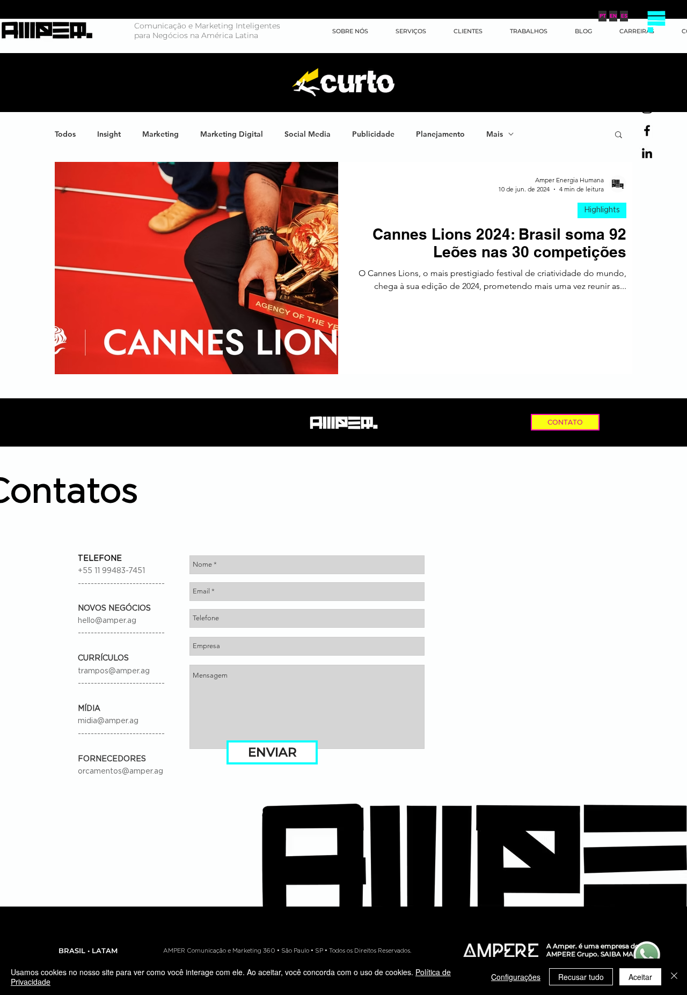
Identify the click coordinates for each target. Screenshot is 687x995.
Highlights (602, 210)
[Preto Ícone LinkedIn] (647, 153)
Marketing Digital (231, 134)
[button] (656, 21)
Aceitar (640, 976)
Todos (65, 134)
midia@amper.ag (108, 721)
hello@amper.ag (107, 621)
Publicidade (373, 134)
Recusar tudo (581, 976)
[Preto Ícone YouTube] (647, 85)
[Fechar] (674, 976)
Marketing (160, 134)
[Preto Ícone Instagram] (647, 108)
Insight (109, 134)
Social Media (307, 134)
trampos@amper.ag (114, 671)
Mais (494, 134)
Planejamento (440, 134)
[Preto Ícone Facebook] (647, 130)
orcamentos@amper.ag (120, 771)
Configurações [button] (515, 976)
